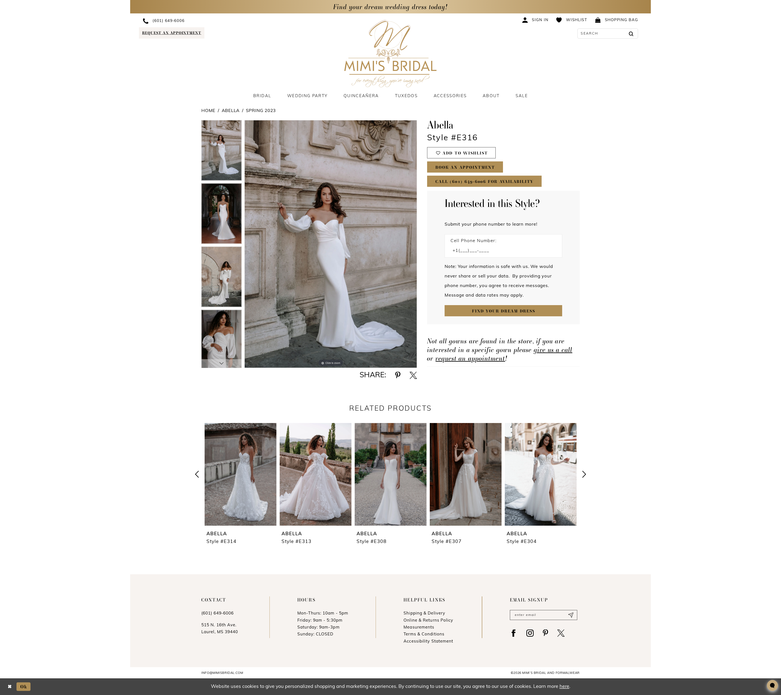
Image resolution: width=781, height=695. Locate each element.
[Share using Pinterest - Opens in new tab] (397, 375)
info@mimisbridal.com (222, 673)
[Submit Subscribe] (570, 615)
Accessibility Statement (428, 642)
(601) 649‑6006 (217, 613)
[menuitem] (196, 20)
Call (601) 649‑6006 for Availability (484, 181)
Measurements (419, 627)
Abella (231, 111)
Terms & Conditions (424, 634)
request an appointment (470, 358)
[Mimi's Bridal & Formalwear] (390, 53)
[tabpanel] (221, 151)
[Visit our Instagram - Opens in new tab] (530, 633)
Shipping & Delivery (424, 613)
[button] (535, 19)
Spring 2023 (261, 111)
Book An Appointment (465, 167)
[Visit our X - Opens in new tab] (561, 633)
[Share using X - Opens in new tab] (413, 375)
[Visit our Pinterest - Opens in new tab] (545, 633)
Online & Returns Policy (428, 621)
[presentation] (240, 474)
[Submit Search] (631, 33)
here (564, 686)
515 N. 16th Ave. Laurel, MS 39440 (219, 628)
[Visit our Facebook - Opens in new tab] (513, 633)
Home (208, 111)
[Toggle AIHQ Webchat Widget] (772, 685)
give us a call (553, 349)
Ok (23, 686)
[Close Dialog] (9, 686)
